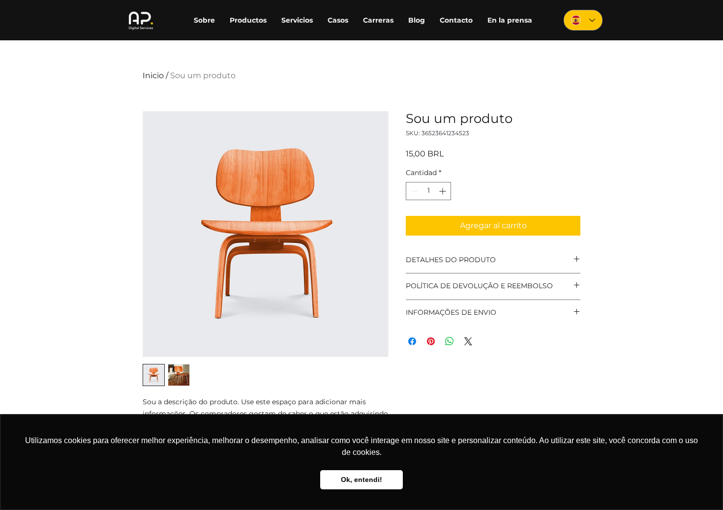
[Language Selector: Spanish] (583, 20)
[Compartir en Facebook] (412, 341)
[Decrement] (413, 191)
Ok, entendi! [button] (361, 479)
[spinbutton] (428, 191)
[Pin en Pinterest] (431, 341)
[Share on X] (468, 341)
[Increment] (443, 191)
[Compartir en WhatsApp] (449, 341)
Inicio (153, 75)
